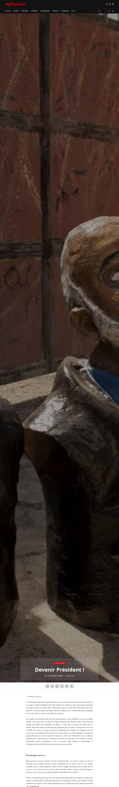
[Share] (47, 686)
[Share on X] (71, 686)
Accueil (8, 11)
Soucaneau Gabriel (55, 676)
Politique (24, 11)
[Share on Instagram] (57, 686)
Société (15, 11)
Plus (73, 11)
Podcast (55, 11)
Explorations (45, 11)
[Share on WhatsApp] (62, 686)
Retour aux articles (35, 696)
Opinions (34, 11)
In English (65, 11)
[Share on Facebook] (52, 686)
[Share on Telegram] (67, 686)
